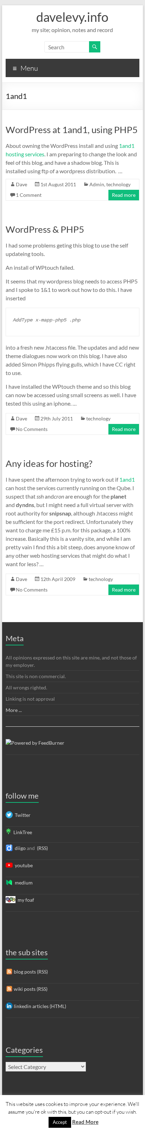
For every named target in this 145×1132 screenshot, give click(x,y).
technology (118, 184)
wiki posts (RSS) (30, 989)
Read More (85, 1122)
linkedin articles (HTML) (39, 1006)
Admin (96, 184)
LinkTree (21, 832)
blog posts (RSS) (30, 972)
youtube (23, 865)
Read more (123, 195)
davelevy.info (72, 17)
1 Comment (29, 195)
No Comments (32, 429)
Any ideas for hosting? (49, 463)
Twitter (22, 815)
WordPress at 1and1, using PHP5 (72, 129)
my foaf (24, 900)
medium (23, 883)
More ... (14, 710)
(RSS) (42, 848)
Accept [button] (60, 1122)
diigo (19, 848)
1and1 (127, 479)
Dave (21, 184)
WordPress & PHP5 (45, 229)
